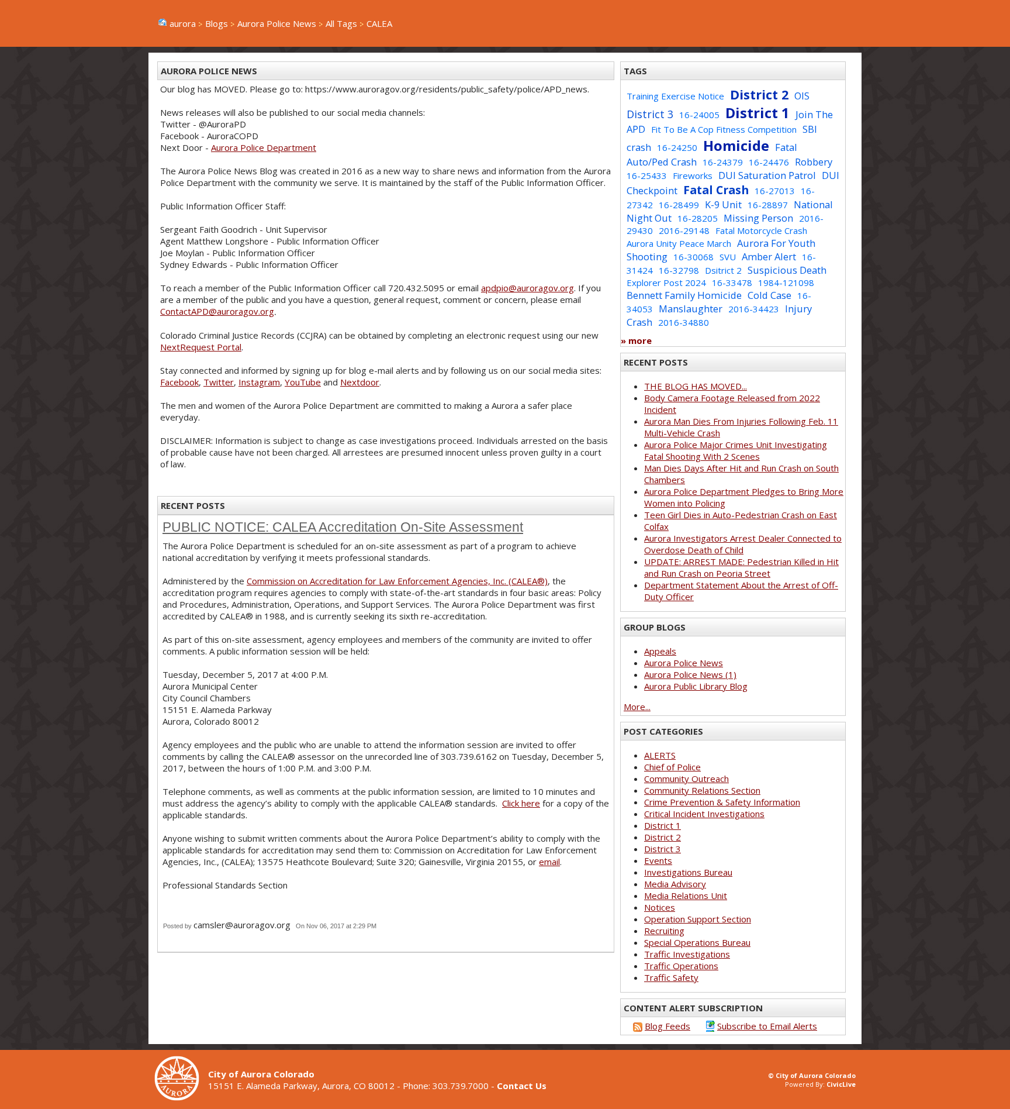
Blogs (216, 23)
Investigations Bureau (688, 872)
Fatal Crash (716, 190)
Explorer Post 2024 (666, 282)
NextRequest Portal (200, 347)
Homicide (736, 145)
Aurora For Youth (776, 243)
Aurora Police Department (263, 147)
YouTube (303, 382)
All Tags (341, 23)
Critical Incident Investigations (704, 813)
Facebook (179, 382)
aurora (183, 23)
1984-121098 (786, 282)
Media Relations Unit (685, 895)
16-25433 (647, 175)
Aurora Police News (276, 23)
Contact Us (521, 1085)
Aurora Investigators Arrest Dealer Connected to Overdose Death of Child (743, 544)
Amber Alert (769, 256)
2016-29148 (684, 230)
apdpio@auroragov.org (527, 288)
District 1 (757, 112)
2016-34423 (753, 309)
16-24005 (699, 114)
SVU (728, 257)
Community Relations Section (702, 790)
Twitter (218, 382)
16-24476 (769, 162)
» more (636, 340)
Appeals (660, 651)
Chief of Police (672, 767)
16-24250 (677, 147)
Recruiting (664, 930)
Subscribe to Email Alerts (767, 1026)
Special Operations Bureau (697, 942)
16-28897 (768, 205)
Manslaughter (690, 308)
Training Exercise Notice (675, 96)
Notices (659, 907)
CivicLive (841, 1084)
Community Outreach (686, 778)
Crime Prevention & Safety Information (722, 802)
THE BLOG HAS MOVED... (695, 386)
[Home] (181, 1097)
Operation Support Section (697, 919)
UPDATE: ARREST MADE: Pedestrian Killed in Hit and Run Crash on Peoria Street (741, 567)
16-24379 (723, 162)
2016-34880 (683, 322)
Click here (521, 803)
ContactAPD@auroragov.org (217, 311)
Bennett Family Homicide (684, 295)
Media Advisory (675, 884)
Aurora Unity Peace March (679, 243)
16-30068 (693, 257)
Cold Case (769, 295)
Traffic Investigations (687, 954)
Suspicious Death (787, 270)
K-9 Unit (723, 204)
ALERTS (660, 755)
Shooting (647, 256)
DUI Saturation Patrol (767, 175)
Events (658, 860)
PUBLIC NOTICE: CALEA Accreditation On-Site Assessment (342, 527)
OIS (802, 95)
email (549, 861)
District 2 (759, 94)
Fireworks (692, 175)
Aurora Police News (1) (690, 674)
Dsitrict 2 (723, 270)
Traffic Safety (671, 977)
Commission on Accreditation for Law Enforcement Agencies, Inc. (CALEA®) (397, 581)
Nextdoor (359, 382)
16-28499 (679, 205)
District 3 (650, 114)
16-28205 (697, 218)
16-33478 (732, 282)
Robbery (813, 161)
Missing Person (758, 218)
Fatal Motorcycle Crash (761, 230)
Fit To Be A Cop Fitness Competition (724, 129)
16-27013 (775, 191)
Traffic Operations (681, 966)
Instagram (259, 382)
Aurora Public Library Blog (696, 686)
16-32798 (679, 270)
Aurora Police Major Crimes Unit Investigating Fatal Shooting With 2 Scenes (735, 450)
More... (637, 706)
